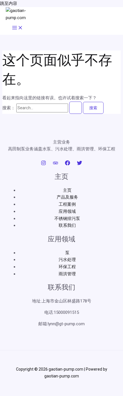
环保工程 (67, 266)
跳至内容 (8, 3)
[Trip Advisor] (55, 164)
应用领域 (67, 211)
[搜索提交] (75, 108)
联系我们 (67, 225)
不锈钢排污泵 (67, 218)
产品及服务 (67, 197)
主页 (67, 190)
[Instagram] (43, 164)
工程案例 (67, 204)
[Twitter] (79, 164)
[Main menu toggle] (17, 28)
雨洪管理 (67, 273)
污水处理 (67, 259)
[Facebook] (67, 164)
